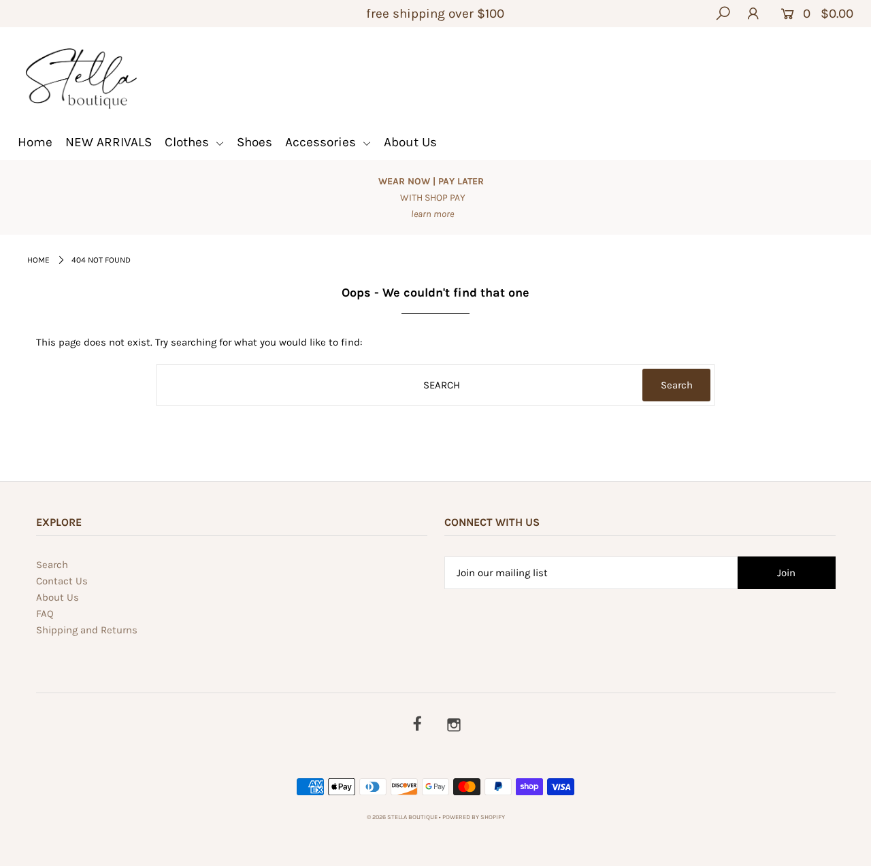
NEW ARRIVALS (108, 142)
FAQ (45, 613)
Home (35, 142)
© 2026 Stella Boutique (402, 817)
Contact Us (62, 581)
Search (52, 565)
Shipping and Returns (86, 630)
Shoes (254, 142)
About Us (410, 142)
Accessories (322, 142)
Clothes (188, 142)
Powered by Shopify (473, 817)
